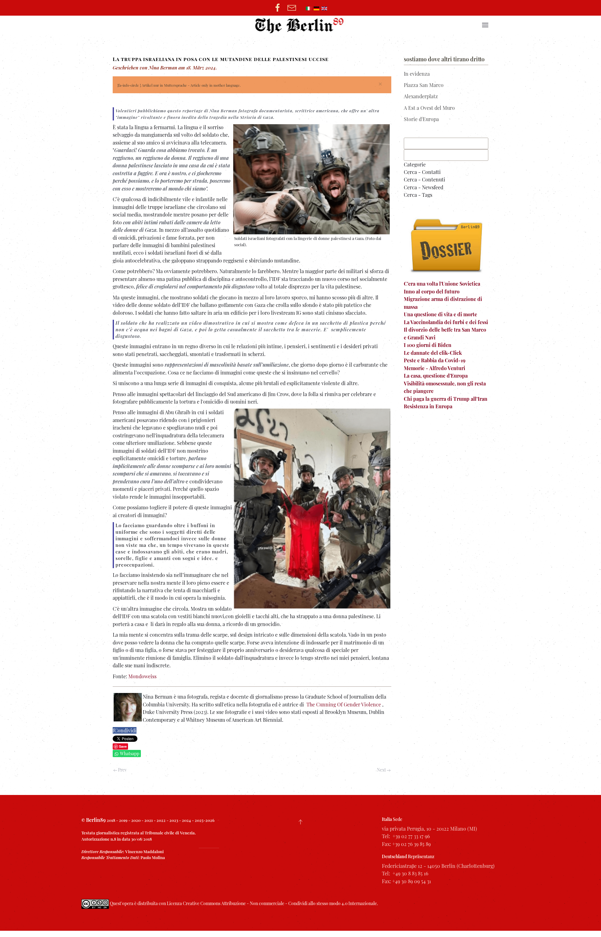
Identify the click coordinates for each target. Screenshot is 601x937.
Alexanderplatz (421, 96)
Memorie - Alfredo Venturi (434, 368)
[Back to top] (300, 822)
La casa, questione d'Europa (436, 375)
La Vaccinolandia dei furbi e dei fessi (446, 322)
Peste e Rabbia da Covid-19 (434, 360)
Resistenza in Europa (428, 406)
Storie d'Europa (421, 119)
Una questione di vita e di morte (440, 314)
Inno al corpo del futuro (432, 291)
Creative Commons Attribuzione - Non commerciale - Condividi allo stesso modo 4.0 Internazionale (280, 903)
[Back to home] (300, 25)
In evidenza (417, 73)
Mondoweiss (142, 676)
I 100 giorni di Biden (427, 345)
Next (382, 770)
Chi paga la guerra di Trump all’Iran (445, 398)
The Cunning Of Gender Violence (343, 704)
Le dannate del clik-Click (433, 352)
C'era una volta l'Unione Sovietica (442, 283)
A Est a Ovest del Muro (429, 107)
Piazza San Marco (424, 85)
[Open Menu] (485, 25)
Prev (122, 770)
